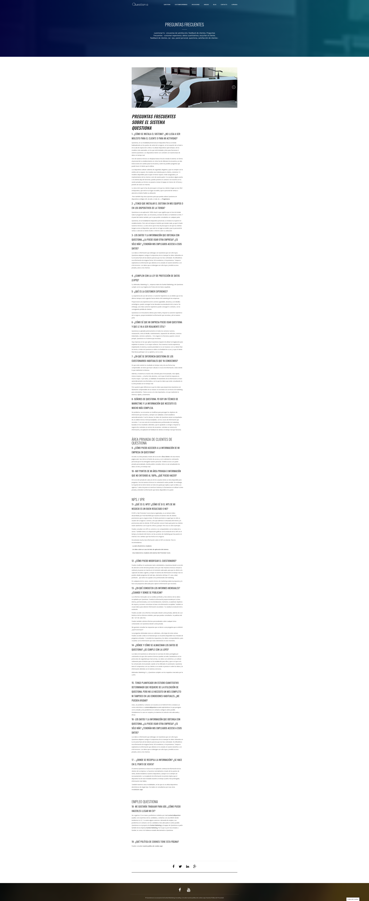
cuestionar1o (159, 33)
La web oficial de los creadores (142, 546)
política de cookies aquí (199, 898)
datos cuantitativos (190, 35)
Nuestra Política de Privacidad (215, 898)
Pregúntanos (166, 199)
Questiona (167, 4)
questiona (193, 38)
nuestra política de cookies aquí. (153, 846)
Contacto (224, 4)
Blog (214, 4)
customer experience (173, 35)
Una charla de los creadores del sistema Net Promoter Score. (151, 553)
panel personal (182, 38)
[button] (135, 87)
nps (173, 38)
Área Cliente (165, 457)
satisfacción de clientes (208, 38)
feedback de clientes (158, 38)
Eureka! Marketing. (152, 828)
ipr (169, 38)
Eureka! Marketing (156, 825)
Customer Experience (181, 4)
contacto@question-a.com (153, 707)
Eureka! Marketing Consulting (172, 898)
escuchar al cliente (207, 35)
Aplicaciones (195, 4)
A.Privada (234, 4)
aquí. (141, 789)
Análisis (206, 4)
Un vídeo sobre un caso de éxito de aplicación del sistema (150, 549)
